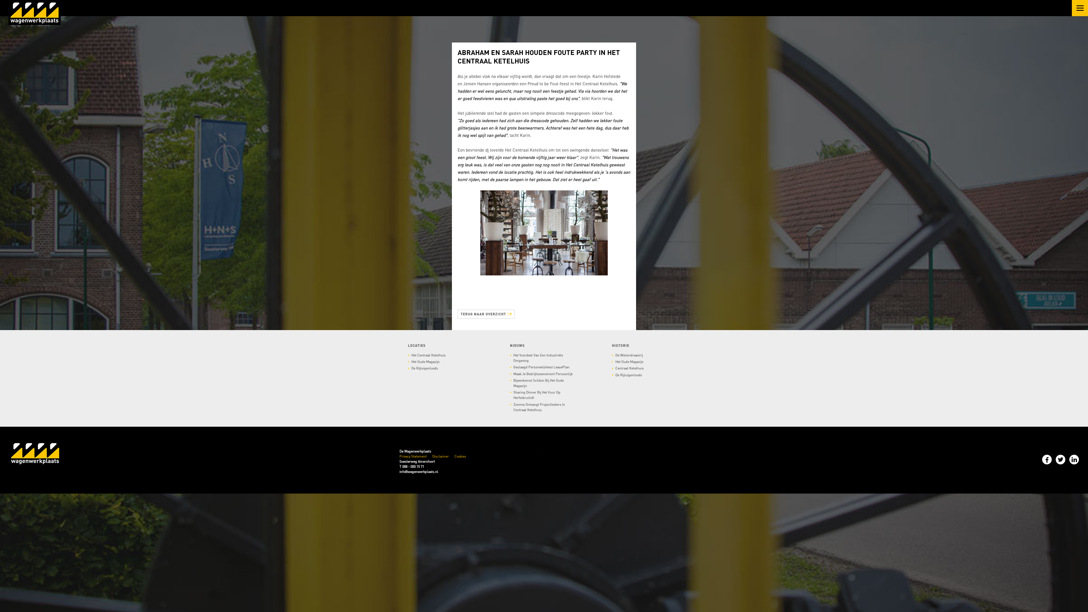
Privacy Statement (413, 453)
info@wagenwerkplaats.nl (419, 469)
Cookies (460, 453)
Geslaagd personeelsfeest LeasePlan (541, 364)
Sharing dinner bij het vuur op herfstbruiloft (536, 392)
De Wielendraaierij (629, 352)
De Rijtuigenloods (424, 365)
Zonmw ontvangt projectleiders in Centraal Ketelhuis (539, 404)
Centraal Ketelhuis (629, 365)
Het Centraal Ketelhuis (428, 352)
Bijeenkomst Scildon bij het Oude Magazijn (538, 380)
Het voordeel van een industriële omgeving (538, 355)
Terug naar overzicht (484, 314)
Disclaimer (440, 453)
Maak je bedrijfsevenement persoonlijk (543, 371)
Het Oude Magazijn (425, 359)
